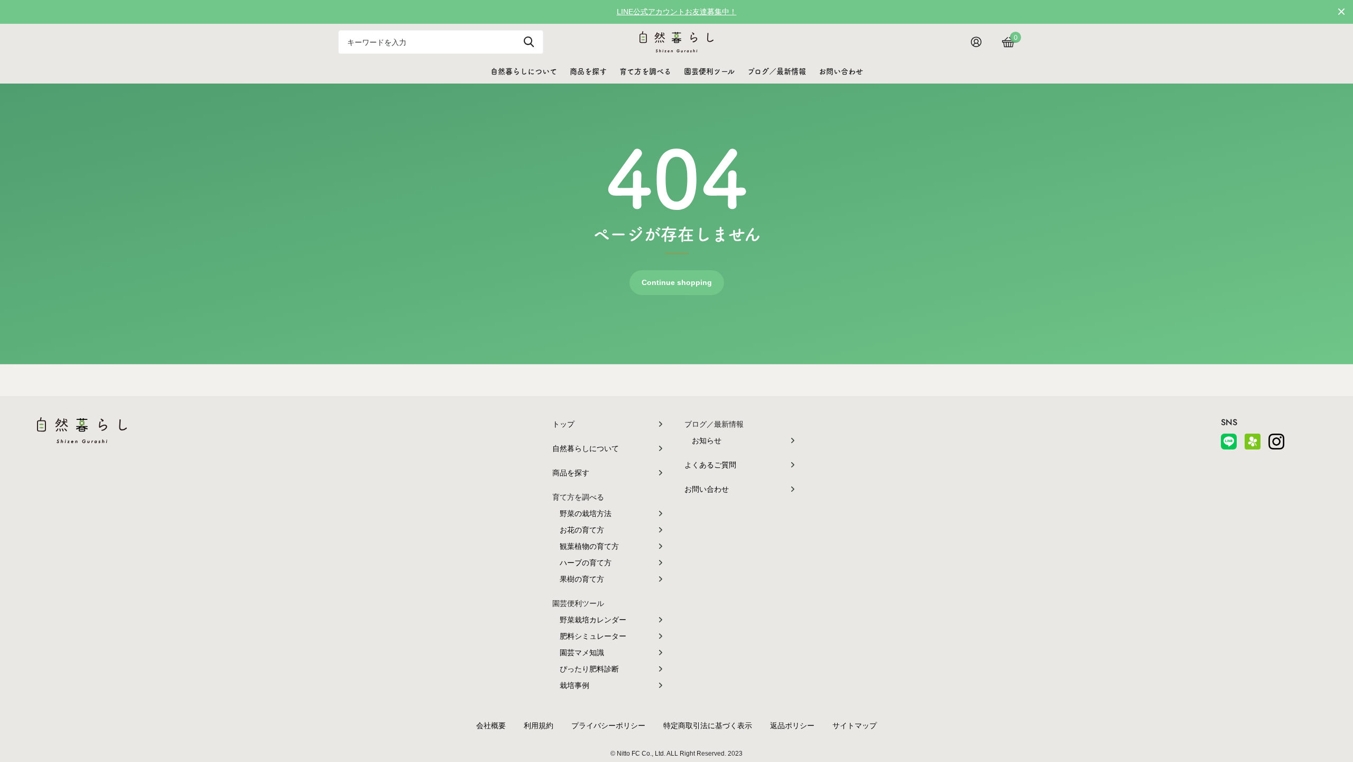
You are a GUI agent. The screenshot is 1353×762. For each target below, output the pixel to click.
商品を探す (588, 71)
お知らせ (706, 440)
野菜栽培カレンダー (593, 620)
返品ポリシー (792, 725)
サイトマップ (854, 725)
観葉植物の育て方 (589, 546)
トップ (563, 424)
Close (1341, 11)
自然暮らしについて (523, 71)
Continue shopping (677, 282)
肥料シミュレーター (593, 636)
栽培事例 (574, 685)
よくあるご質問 (710, 465)
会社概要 (491, 725)
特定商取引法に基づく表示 (707, 725)
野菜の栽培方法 (585, 513)
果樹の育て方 (582, 579)
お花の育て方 (582, 530)
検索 (528, 42)
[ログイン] (980, 42)
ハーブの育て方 (585, 562)
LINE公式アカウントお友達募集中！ (677, 11)
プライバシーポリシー (608, 725)
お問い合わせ (841, 71)
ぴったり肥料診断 (589, 669)
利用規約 (538, 725)
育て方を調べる (645, 71)
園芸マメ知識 (582, 652)
